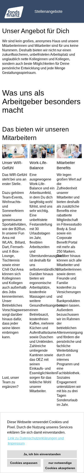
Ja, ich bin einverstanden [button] (42, 454)
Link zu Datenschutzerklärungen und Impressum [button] (36, 440)
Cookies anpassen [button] (23, 463)
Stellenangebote (48, 11)
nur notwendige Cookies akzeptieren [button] (60, 465)
